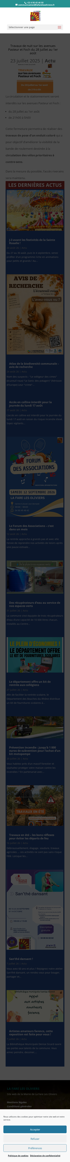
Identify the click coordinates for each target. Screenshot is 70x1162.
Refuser (35, 1138)
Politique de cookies (18, 1155)
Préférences (35, 1148)
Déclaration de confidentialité (45, 1155)
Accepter (35, 1129)
